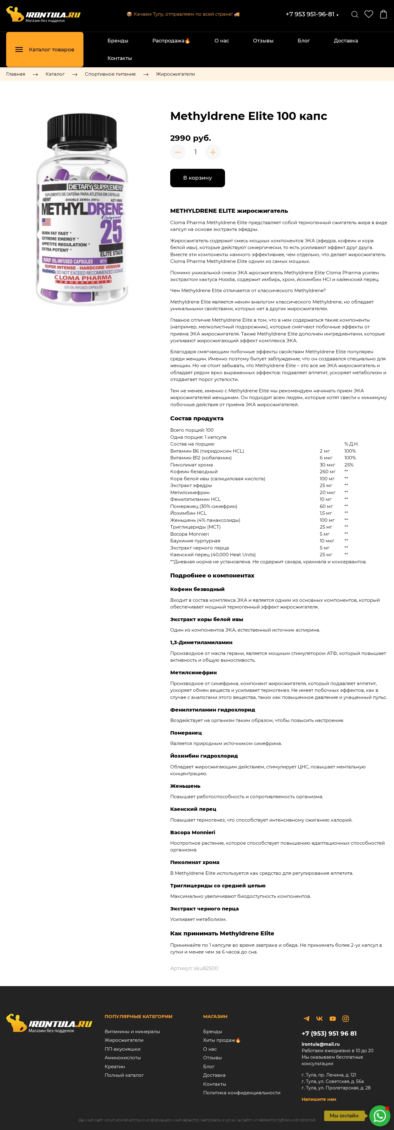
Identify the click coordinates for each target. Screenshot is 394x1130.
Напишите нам (319, 1099)
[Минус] (178, 152)
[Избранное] (368, 14)
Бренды (117, 41)
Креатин (115, 1066)
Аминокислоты (123, 1058)
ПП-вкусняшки (122, 1049)
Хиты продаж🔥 (222, 1040)
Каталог (55, 74)
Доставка (346, 41)
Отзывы (263, 41)
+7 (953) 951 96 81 (329, 1033)
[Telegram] (307, 1019)
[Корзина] (383, 14)
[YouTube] (332, 1019)
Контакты (119, 58)
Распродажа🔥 (171, 41)
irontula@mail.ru (321, 1044)
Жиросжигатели (175, 74)
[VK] (319, 1019)
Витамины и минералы (132, 1031)
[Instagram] (346, 1019)
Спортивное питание (110, 74)
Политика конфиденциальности (241, 1093)
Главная (15, 74)
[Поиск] (355, 14)
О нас (222, 41)
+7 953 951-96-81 (312, 14)
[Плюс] (213, 152)
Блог (304, 41)
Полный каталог (124, 1075)
